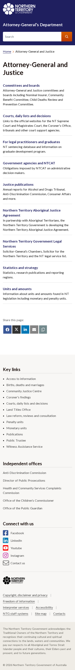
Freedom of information (19, 601)
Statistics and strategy (20, 268)
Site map (41, 613)
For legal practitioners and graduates (31, 142)
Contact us (18, 563)
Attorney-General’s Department (33, 24)
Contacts (59, 613)
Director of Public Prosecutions (24, 480)
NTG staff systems (15, 613)
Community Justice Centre (24, 391)
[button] (43, 329)
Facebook (17, 533)
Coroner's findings (18, 397)
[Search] (66, 36)
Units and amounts (17, 289)
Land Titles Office (18, 409)
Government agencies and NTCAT (29, 163)
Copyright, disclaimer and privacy (25, 595)
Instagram (17, 555)
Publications (14, 434)
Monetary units (16, 428)
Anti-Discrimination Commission (24, 472)
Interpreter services (16, 607)
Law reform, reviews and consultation (31, 415)
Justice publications (18, 184)
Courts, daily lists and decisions (27, 116)
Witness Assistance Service (24, 446)
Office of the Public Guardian (22, 508)
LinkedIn (16, 540)
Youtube (16, 548)
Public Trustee (16, 440)
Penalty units (14, 422)
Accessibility (44, 607)
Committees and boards (21, 85)
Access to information (21, 378)
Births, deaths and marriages (25, 385)
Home (7, 51)
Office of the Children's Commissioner (28, 500)
